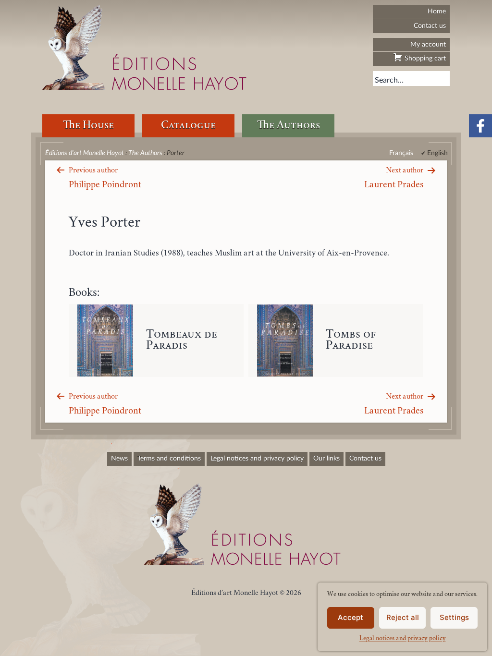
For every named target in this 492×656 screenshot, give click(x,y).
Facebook (480, 125)
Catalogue (188, 126)
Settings (454, 617)
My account (428, 44)
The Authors (288, 126)
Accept (350, 617)
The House (88, 126)
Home (437, 11)
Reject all (402, 617)
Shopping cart (424, 58)
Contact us (430, 25)
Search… (389, 80)
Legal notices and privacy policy (402, 638)
